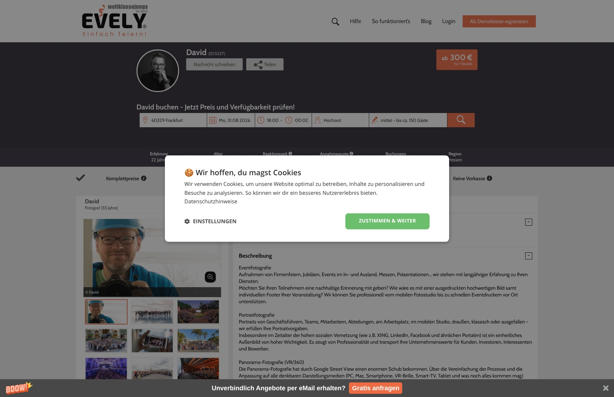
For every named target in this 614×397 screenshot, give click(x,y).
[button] (307, 388)
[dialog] (307, 198)
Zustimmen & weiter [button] (387, 221)
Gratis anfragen (375, 388)
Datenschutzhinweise (210, 201)
